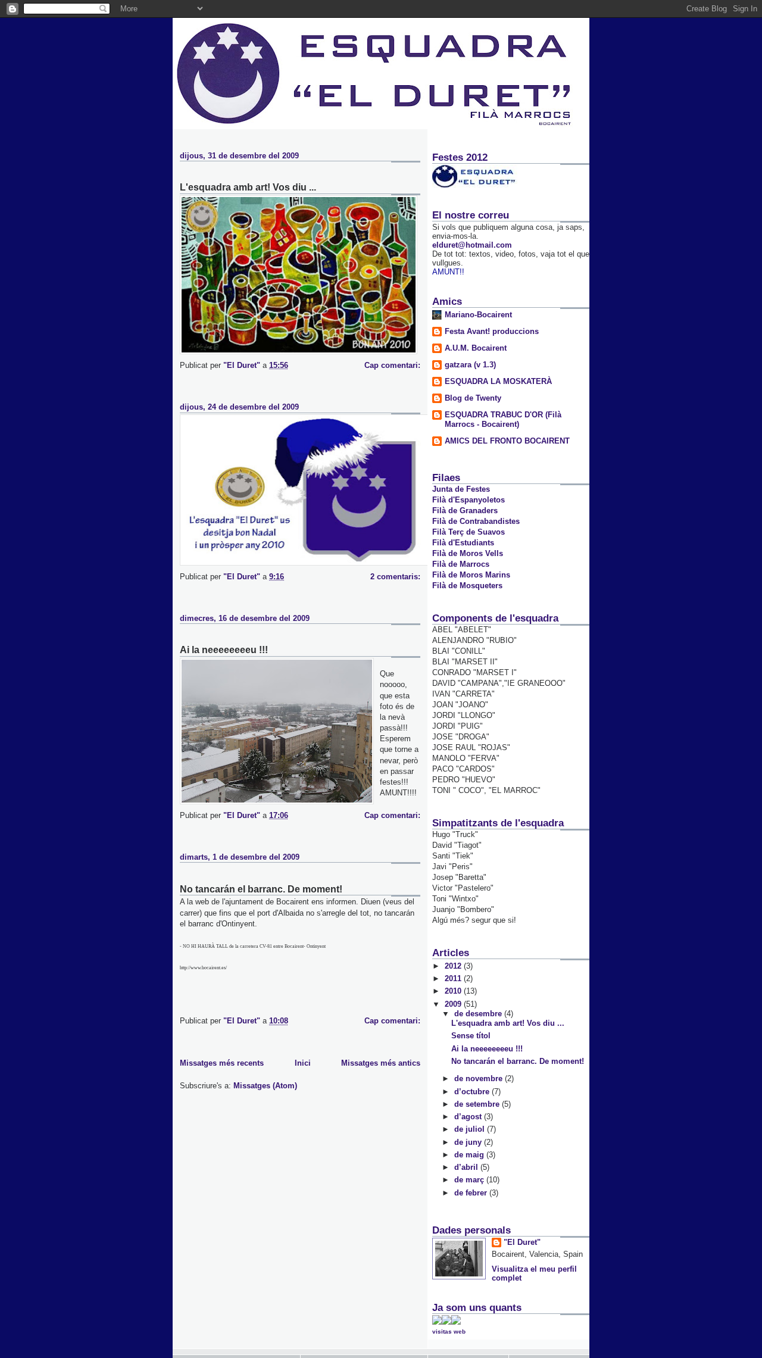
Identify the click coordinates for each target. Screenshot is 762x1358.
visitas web (449, 1331)
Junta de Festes (461, 489)
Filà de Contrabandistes (476, 521)
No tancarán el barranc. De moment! (261, 889)
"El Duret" (522, 1242)
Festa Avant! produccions (492, 331)
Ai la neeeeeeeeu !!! (224, 650)
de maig (470, 1154)
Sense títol (471, 1035)
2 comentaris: (395, 576)
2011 (454, 978)
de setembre (478, 1104)
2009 (454, 1004)
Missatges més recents (222, 1063)
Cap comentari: (392, 365)
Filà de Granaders (465, 510)
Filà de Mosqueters (467, 585)
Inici (303, 1063)
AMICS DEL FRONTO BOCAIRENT (507, 440)
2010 (454, 990)
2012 (454, 965)
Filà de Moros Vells (467, 553)
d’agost (469, 1116)
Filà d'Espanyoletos (468, 499)
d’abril (467, 1167)
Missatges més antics (380, 1063)
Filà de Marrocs (460, 564)
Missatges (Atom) (265, 1085)
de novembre (479, 1078)
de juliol (470, 1129)
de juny (469, 1142)
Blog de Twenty (473, 398)
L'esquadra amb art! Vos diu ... (248, 187)
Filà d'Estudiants (463, 542)
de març (470, 1179)
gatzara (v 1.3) (470, 364)
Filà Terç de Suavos (468, 531)
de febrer (471, 1192)
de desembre (479, 1013)
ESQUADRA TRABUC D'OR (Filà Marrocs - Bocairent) (503, 419)
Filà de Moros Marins (471, 574)
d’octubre (473, 1091)
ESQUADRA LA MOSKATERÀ (498, 381)
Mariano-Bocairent (478, 314)
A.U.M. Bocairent (476, 348)
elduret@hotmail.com (472, 245)
